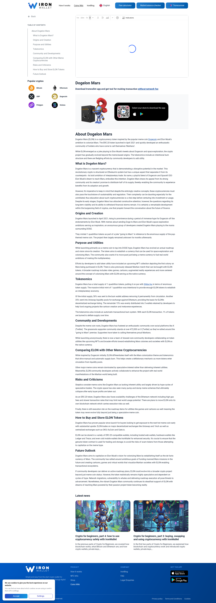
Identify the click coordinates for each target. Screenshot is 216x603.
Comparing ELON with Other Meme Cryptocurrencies (48, 59)
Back (33, 16)
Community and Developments (46, 53)
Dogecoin (152, 139)
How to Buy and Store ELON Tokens (48, 69)
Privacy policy (157, 599)
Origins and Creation (42, 40)
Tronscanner (178, 5)
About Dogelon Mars (41, 31)
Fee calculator (125, 5)
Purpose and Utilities (42, 44)
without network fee (148, 89)
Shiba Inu (148, 284)
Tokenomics (38, 49)
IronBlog (90, 5)
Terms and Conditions (173, 599)
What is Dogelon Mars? (43, 35)
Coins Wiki (78, 5)
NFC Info (74, 576)
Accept (16, 596)
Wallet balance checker (150, 5)
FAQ (122, 576)
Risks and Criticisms (42, 65)
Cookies (187, 599)
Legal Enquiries (127, 580)
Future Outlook (39, 74)
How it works (64, 5)
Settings (40, 596)
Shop (72, 580)
